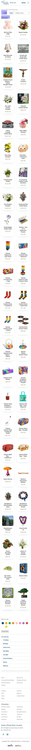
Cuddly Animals (21, 695)
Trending (5, 640)
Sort (11, 13)
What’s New (20, 719)
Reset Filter (5, 631)
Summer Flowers (5, 706)
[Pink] (20, 623)
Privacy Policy (25, 741)
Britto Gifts (4, 714)
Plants (2, 698)
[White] (3, 626)
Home (2, 677)
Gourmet (19, 690)
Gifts (2, 693)
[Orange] (13, 623)
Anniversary (6, 647)
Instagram (7, 734)
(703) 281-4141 (7, 730)
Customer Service (5, 682)
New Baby (6, 651)
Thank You (19, 714)
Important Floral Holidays (7, 680)
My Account (20, 677)
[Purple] (23, 623)
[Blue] (3, 623)
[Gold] (6, 623)
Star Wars (3, 719)
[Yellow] (6, 626)
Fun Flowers (4, 717)
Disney (5, 662)
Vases (2, 695)
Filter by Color (5, 619)
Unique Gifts (20, 706)
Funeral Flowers (7, 658)
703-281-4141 (13, 2)
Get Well (5, 654)
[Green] (10, 623)
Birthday (5, 643)
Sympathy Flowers (21, 711)
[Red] (27, 623)
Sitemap (3, 685)
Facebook (3, 734)
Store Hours (20, 682)
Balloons (5, 666)
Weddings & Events (21, 680)
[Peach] (17, 623)
